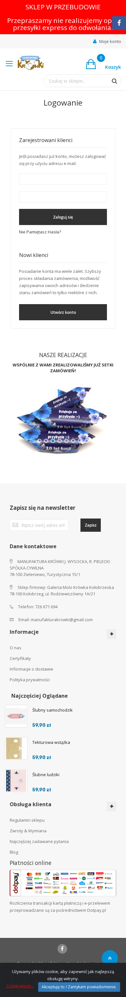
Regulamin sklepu (27, 820)
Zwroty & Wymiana (28, 831)
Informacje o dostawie (31, 669)
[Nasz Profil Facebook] (119, 23)
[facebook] (62, 949)
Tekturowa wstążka (51, 742)
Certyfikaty (20, 658)
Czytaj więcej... (20, 986)
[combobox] (76, 81)
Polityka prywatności (30, 680)
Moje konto (110, 41)
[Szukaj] (111, 81)
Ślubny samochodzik (52, 710)
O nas (15, 648)
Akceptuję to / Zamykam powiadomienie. (79, 987)
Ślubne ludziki (45, 774)
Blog (14, 852)
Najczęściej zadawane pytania (39, 841)
